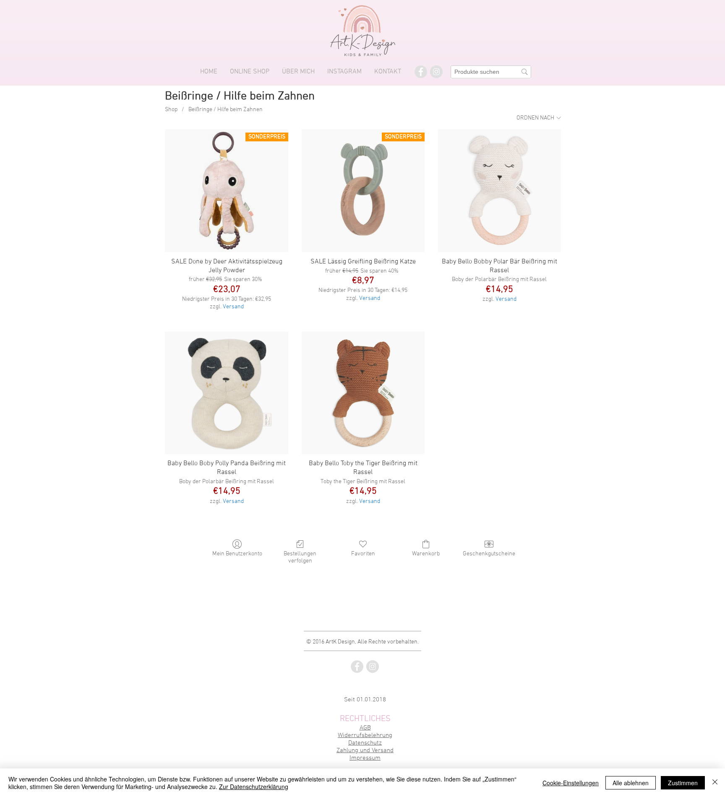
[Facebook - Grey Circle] (421, 71)
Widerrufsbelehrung (365, 735)
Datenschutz (365, 743)
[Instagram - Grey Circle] (436, 71)
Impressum (365, 758)
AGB (365, 728)
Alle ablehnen (631, 783)
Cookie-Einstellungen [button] (570, 783)
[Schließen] (715, 782)
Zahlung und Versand (365, 750)
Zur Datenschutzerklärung (253, 786)
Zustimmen (683, 783)
